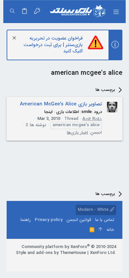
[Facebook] (113, 261)
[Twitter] (93, 261)
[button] (115, 11)
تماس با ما (104, 219)
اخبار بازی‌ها (77, 132)
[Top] (100, 230)
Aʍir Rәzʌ (92, 118)
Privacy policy (49, 219)
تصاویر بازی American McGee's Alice (61, 104)
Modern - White (94, 209)
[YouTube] (83, 261)
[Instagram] (103, 261)
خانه (110, 229)
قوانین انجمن (78, 219)
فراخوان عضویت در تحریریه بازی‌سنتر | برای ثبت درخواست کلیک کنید (53, 45)
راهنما (26, 219)
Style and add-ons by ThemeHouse (51, 252)
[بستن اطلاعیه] (15, 38)
